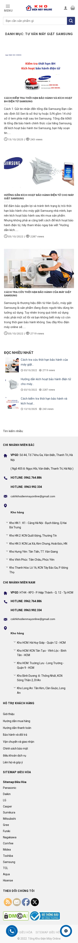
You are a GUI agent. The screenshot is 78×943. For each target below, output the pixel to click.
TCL (5, 868)
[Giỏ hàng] (72, 7)
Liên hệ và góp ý (13, 762)
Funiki (6, 831)
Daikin (7, 794)
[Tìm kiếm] (71, 21)
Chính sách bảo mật (15, 748)
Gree (6, 825)
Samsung (9, 862)
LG (4, 800)
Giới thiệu (8, 714)
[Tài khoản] (66, 7)
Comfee (8, 843)
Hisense (8, 880)
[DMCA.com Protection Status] (16, 916)
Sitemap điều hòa (19, 932)
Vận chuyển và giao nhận (18, 741)
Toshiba (8, 855)
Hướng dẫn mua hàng (16, 721)
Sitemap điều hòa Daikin (54, 932)
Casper (7, 806)
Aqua (6, 874)
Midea (7, 849)
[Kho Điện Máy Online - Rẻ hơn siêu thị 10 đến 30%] (39, 8)
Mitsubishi (9, 818)
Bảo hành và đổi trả (15, 734)
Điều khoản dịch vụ (14, 755)
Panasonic (9, 787)
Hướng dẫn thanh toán (17, 727)
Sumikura (9, 812)
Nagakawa (9, 837)
